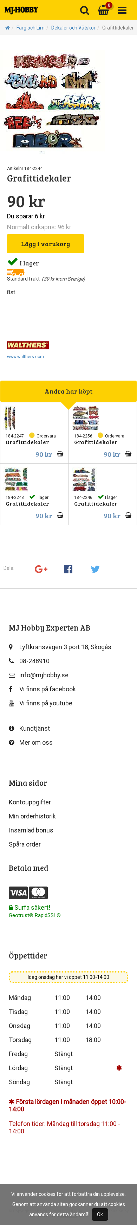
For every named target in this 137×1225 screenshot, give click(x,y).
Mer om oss (36, 742)
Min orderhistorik (32, 816)
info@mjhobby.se (43, 675)
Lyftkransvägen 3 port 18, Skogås (65, 647)
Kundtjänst (34, 728)
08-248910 (34, 661)
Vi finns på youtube (45, 703)
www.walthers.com (25, 356)
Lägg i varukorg (45, 243)
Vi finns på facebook (47, 689)
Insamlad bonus (31, 830)
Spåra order (25, 844)
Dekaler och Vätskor (73, 28)
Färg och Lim (31, 28)
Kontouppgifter (30, 802)
